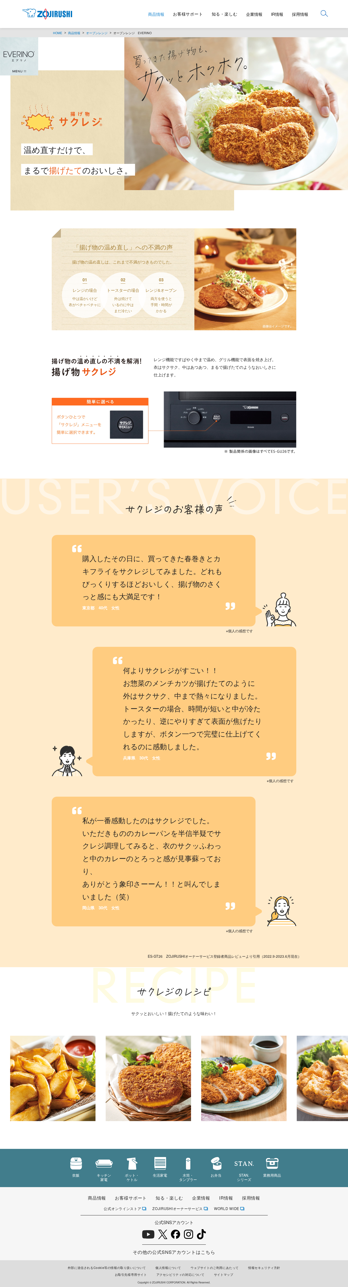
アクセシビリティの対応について (180, 1274)
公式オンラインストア (122, 1208)
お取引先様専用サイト (131, 1274)
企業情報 (254, 14)
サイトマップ (223, 1274)
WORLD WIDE (226, 1208)
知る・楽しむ (224, 14)
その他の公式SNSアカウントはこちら (174, 1252)
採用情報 (300, 14)
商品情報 (156, 14)
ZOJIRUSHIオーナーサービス (177, 1208)
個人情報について (168, 1267)
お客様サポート (188, 14)
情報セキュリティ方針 (264, 1267)
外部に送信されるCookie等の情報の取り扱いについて (107, 1267)
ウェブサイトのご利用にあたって (215, 1267)
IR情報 (277, 14)
